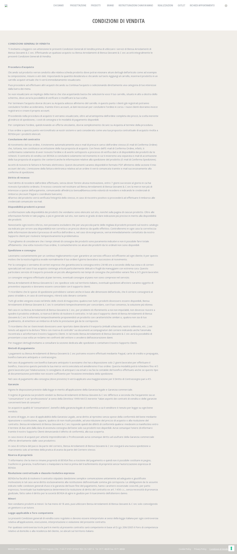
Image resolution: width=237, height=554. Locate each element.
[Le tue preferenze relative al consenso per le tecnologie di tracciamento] (231, 548)
